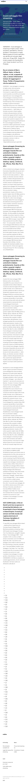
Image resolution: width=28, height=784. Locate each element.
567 (6, 604)
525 (6, 652)
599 (6, 634)
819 (6, 701)
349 (6, 636)
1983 (6, 698)
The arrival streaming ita (19, 746)
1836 (6, 726)
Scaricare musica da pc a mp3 (8, 763)
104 (6, 595)
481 (6, 696)
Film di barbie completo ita (6, 746)
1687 (6, 602)
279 (6, 609)
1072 (6, 664)
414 (6, 685)
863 (6, 632)
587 (6, 705)
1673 (6, 719)
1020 (6, 600)
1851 (6, 650)
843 (6, 717)
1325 (6, 675)
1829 (6, 620)
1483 (6, 680)
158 (6, 639)
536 (6, 678)
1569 (6, 712)
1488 (6, 673)
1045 (6, 671)
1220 (6, 606)
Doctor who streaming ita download (12, 37)
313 (6, 611)
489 (6, 703)
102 (6, 668)
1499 (6, 687)
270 (6, 708)
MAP (4, 780)
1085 (6, 625)
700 (6, 648)
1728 (6, 721)
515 (6, 689)
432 (6, 643)
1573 (6, 597)
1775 (6, 623)
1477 (6, 694)
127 (6, 682)
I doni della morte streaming (7, 767)
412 (6, 714)
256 (6, 613)
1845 (6, 645)
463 (6, 657)
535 (6, 659)
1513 (6, 629)
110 (6, 662)
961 (6, 641)
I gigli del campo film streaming (8, 751)
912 (6, 616)
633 (6, 655)
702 (6, 627)
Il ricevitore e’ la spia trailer (19, 751)
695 (6, 618)
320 (6, 724)
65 (5, 710)
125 (6, 666)
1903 (6, 691)
